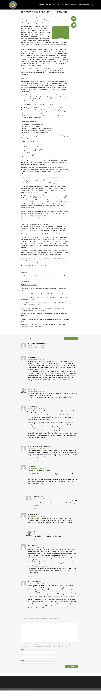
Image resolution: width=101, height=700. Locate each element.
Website (22, 660)
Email (22, 655)
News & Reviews (84, 4)
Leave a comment (70, 339)
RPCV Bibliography (52, 4)
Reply (30, 351)
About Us (40, 4)
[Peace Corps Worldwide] (12, 5)
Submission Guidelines (69, 4)
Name (22, 649)
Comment (23, 621)
